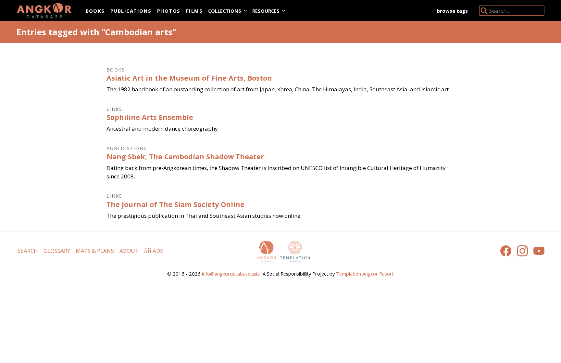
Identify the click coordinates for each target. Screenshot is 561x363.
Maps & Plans (95, 250)
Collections (224, 10)
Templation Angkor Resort (365, 273)
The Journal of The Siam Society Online (175, 204)
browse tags (452, 10)
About (129, 250)
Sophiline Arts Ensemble (149, 117)
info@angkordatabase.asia (231, 273)
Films (194, 10)
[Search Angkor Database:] (484, 12)
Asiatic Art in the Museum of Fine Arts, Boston (189, 78)
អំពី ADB (154, 250)
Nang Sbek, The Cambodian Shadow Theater (185, 156)
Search (28, 250)
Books (95, 10)
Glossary (57, 250)
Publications (131, 10)
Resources (266, 10)
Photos (169, 10)
